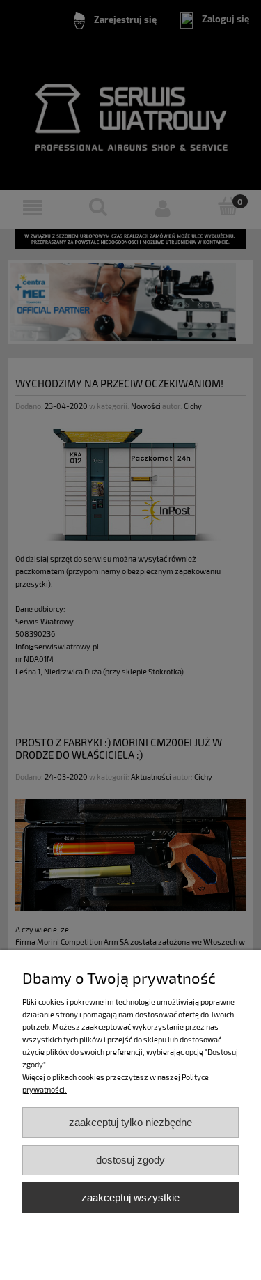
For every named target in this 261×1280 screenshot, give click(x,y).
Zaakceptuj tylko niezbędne (130, 1122)
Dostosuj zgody (130, 1160)
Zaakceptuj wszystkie (130, 1197)
